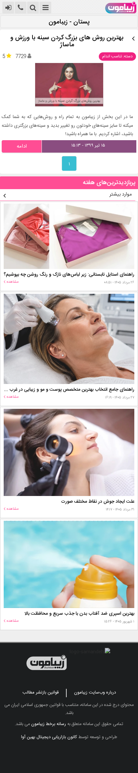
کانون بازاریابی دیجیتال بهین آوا (49, 737)
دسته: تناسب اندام (117, 56)
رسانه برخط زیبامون (48, 724)
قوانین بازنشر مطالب (40, 692)
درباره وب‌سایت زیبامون (95, 692)
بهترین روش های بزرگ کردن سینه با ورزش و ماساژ (67, 42)
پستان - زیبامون (69, 22)
